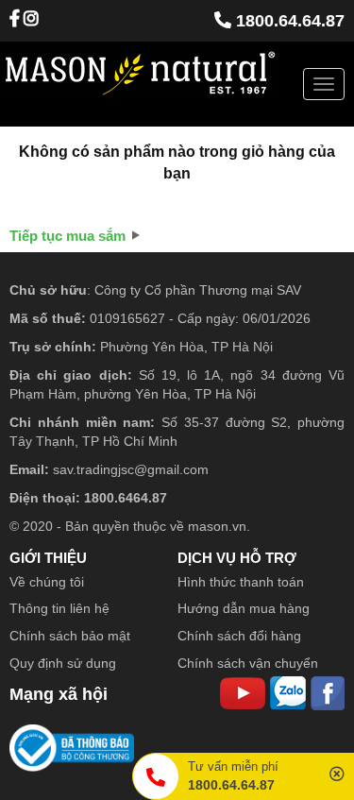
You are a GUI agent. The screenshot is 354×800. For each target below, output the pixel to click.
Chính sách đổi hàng (239, 635)
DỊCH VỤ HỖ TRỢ (236, 558)
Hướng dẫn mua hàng (243, 608)
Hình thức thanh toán (240, 581)
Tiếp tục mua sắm (67, 236)
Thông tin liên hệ (59, 608)
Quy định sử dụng (62, 663)
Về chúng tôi (46, 581)
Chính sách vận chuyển (247, 663)
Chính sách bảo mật (69, 635)
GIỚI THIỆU (48, 558)
